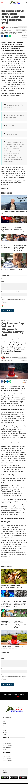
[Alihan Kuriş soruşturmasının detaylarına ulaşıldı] (20, 221)
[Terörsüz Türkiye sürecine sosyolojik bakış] (7, 221)
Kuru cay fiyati (5, 562)
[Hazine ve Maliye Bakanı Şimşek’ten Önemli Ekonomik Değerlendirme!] (7, 595)
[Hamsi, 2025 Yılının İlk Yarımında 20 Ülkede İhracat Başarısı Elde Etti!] (20, 595)
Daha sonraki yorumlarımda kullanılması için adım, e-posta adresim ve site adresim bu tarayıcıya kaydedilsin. (13, 301)
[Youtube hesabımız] (18, 697)
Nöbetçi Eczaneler (7, 745)
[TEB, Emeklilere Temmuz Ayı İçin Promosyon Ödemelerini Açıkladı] (7, 614)
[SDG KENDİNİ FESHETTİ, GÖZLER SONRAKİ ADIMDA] (14, 202)
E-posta (17, 291)
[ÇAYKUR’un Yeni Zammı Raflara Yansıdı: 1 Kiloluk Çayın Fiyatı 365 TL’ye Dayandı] (20, 614)
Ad (2, 291)
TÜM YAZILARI (22, 27)
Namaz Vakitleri (7, 743)
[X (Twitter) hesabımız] (13, 697)
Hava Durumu (6, 741)
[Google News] (24, 37)
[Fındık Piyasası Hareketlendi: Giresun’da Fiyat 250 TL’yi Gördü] (14, 576)
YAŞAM (4, 734)
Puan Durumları (7, 747)
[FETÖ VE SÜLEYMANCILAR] (7, 239)
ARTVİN (4, 730)
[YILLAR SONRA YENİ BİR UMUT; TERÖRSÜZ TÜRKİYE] (14, 260)
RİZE (4, 721)
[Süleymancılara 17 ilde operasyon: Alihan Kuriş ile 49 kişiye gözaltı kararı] (20, 239)
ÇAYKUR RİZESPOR (7, 728)
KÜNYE (4, 750)
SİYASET (5, 726)
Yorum (3, 281)
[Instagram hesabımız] (15, 697)
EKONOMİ (18, 30)
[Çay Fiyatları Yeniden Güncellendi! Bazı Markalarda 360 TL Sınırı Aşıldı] (14, 637)
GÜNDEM (24, 30)
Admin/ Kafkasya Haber (12, 27)
